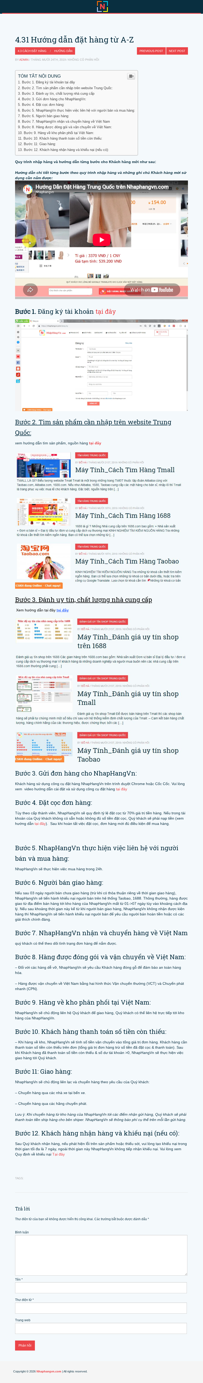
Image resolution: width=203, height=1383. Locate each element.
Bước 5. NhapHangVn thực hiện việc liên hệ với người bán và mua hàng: (78, 110)
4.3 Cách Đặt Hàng (32, 51)
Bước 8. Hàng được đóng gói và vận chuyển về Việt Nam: (67, 127)
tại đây (105, 311)
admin (24, 59)
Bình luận (22, 1232)
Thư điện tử (24, 1300)
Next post (177, 51)
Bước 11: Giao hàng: (40, 144)
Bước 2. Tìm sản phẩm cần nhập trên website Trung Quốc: (67, 88)
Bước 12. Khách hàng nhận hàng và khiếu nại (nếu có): (66, 150)
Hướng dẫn (63, 51)
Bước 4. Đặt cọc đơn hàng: (43, 105)
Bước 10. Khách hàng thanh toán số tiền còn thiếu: (63, 138)
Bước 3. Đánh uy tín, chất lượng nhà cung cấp (58, 94)
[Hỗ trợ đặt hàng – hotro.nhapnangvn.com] (102, 6)
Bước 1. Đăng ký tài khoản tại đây (48, 82)
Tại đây (58, 1154)
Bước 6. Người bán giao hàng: (45, 116)
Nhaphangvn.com (48, 1371)
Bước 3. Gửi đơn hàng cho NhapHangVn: (54, 99)
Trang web (22, 1320)
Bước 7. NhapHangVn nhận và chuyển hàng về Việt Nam (66, 121)
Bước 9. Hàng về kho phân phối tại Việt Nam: (59, 133)
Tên (19, 1279)
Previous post (151, 51)
